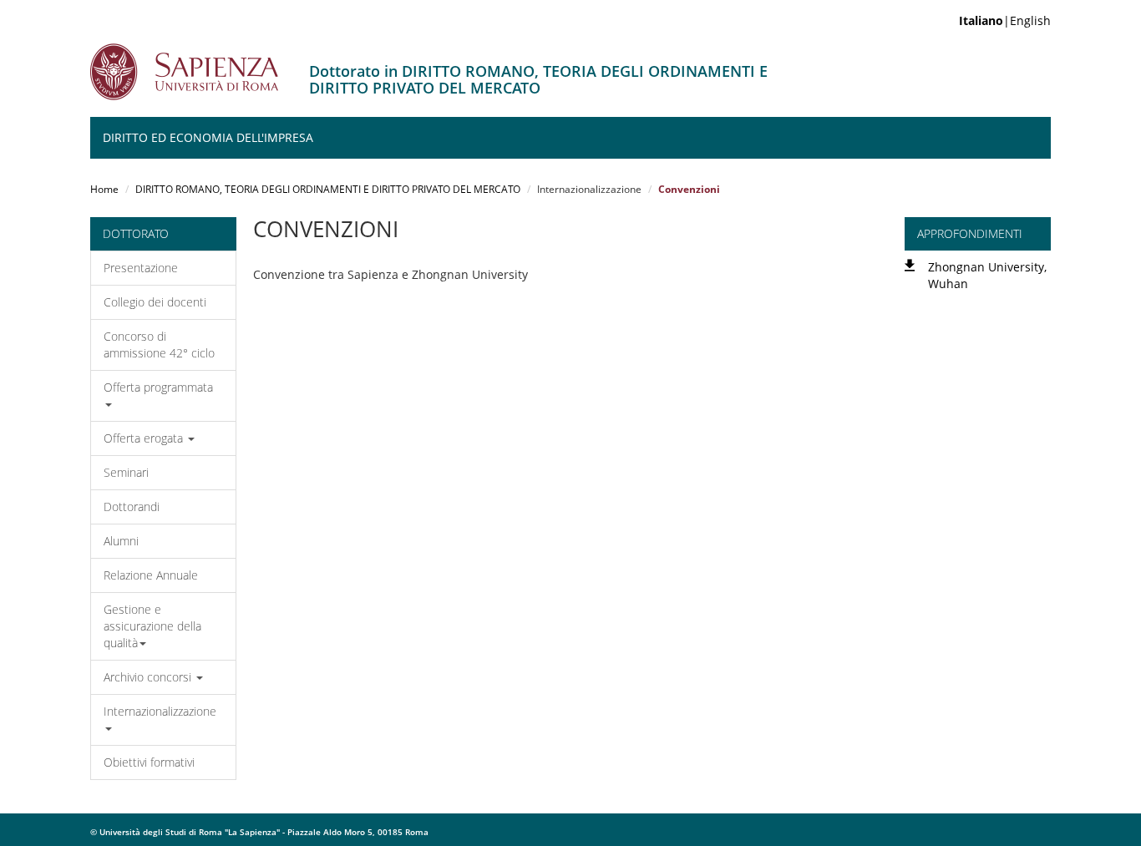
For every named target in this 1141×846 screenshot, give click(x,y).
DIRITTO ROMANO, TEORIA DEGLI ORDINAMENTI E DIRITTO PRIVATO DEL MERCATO (327, 189)
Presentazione (141, 268)
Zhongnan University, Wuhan (987, 275)
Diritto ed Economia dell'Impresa (208, 137)
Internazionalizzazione (160, 711)
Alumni (121, 541)
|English (1005, 20)
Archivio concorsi (149, 677)
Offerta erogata (145, 438)
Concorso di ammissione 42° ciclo (159, 344)
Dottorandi (132, 506)
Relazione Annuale (151, 575)
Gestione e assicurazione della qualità (152, 626)
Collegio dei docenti (155, 302)
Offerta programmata (158, 387)
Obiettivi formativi (149, 762)
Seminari (126, 472)
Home (104, 189)
